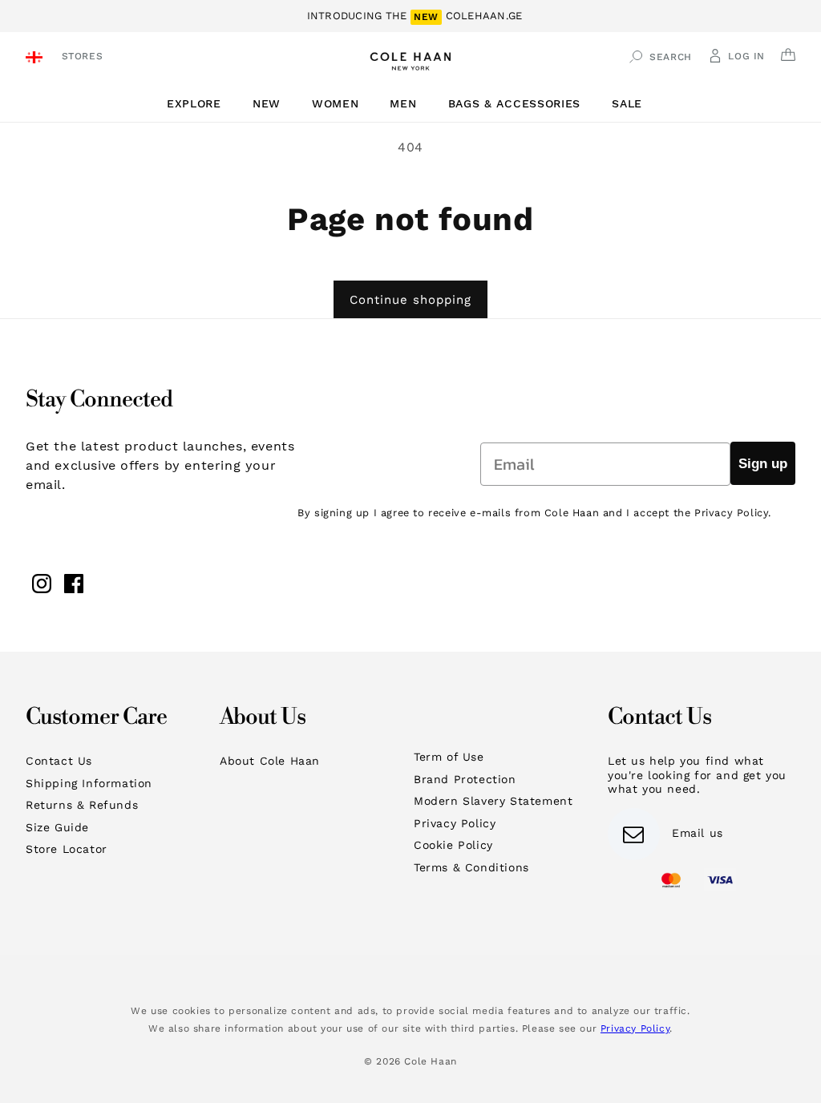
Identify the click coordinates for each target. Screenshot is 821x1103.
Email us (697, 832)
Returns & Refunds (82, 804)
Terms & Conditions (471, 867)
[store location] (36, 59)
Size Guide (57, 827)
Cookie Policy (453, 844)
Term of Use (449, 756)
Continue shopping (410, 300)
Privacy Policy (454, 823)
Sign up (762, 463)
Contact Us (59, 760)
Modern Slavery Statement (493, 800)
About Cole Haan (270, 760)
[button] (200, 104)
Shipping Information (89, 783)
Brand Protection (465, 779)
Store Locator (66, 848)
